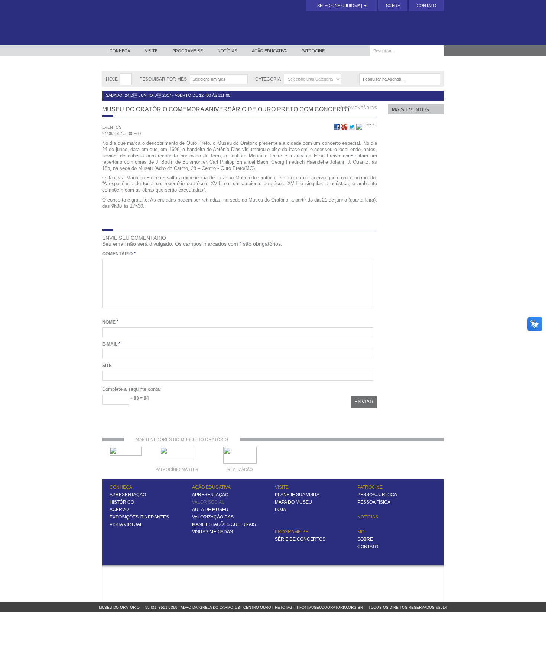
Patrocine (313, 51)
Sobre (393, 5)
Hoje (112, 79)
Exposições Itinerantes (139, 517)
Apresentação (128, 494)
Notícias (227, 51)
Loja (280, 509)
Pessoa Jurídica (377, 494)
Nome (110, 322)
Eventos (111, 127)
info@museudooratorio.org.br (329, 607)
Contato (426, 5)
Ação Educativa (269, 51)
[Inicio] (144, 22)
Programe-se (187, 51)
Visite (151, 51)
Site (107, 365)
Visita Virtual (126, 524)
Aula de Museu (210, 509)
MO (360, 531)
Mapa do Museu (293, 502)
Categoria (268, 79)
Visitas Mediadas (212, 531)
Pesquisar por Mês (163, 79)
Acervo (119, 509)
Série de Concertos (300, 539)
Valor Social (208, 502)
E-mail (111, 344)
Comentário (119, 253)
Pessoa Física (373, 502)
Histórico (122, 502)
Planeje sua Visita (297, 494)
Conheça (120, 51)
